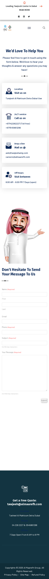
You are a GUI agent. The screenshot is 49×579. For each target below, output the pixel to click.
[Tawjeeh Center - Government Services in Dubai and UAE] (8, 27)
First (4, 299)
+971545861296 (13, 127)
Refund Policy (38, 574)
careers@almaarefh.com (18, 156)
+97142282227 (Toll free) (18, 123)
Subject (9, 338)
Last (4, 309)
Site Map (24, 574)
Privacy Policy (10, 574)
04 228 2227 (17, 525)
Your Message (11, 352)
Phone (8, 327)
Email (4, 316)
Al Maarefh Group (32, 567)
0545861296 (31, 525)
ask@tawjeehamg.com (17, 152)
